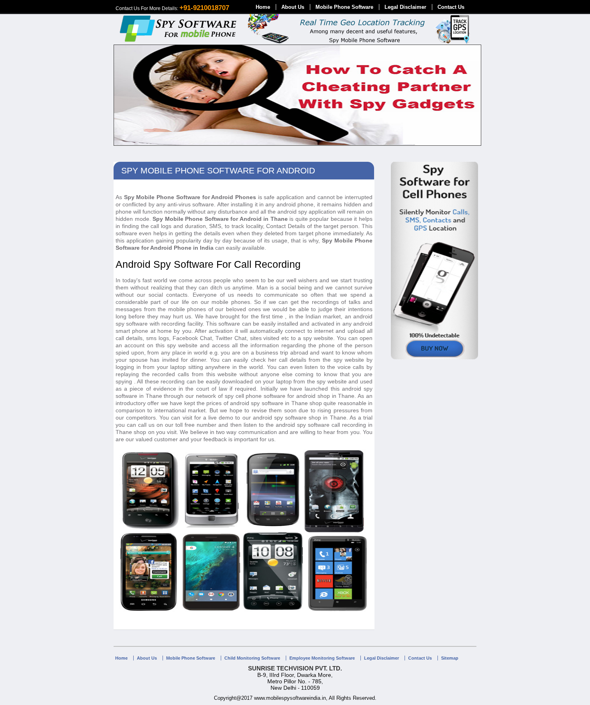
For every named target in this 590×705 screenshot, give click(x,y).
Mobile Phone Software (344, 7)
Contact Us (450, 7)
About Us (292, 7)
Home (263, 7)
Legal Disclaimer (405, 7)
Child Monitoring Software (252, 658)
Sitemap (449, 658)
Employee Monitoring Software (322, 658)
